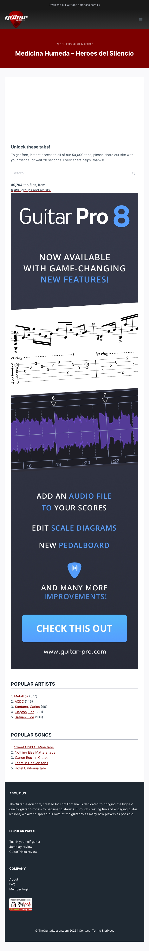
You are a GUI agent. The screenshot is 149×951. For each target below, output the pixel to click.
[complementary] (74, 181)
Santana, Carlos (27, 707)
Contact (84, 930)
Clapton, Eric (24, 712)
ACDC (19, 701)
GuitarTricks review (23, 852)
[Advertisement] (74, 110)
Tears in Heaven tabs (31, 763)
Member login (19, 889)
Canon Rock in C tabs (32, 758)
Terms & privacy (103, 930)
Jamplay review (20, 847)
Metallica (21, 696)
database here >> (89, 4)
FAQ (12, 884)
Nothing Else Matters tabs (35, 752)
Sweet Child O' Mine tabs (34, 747)
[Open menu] (140, 19)
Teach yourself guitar (24, 842)
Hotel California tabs (31, 768)
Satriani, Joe (24, 717)
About (13, 879)
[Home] (57, 43)
